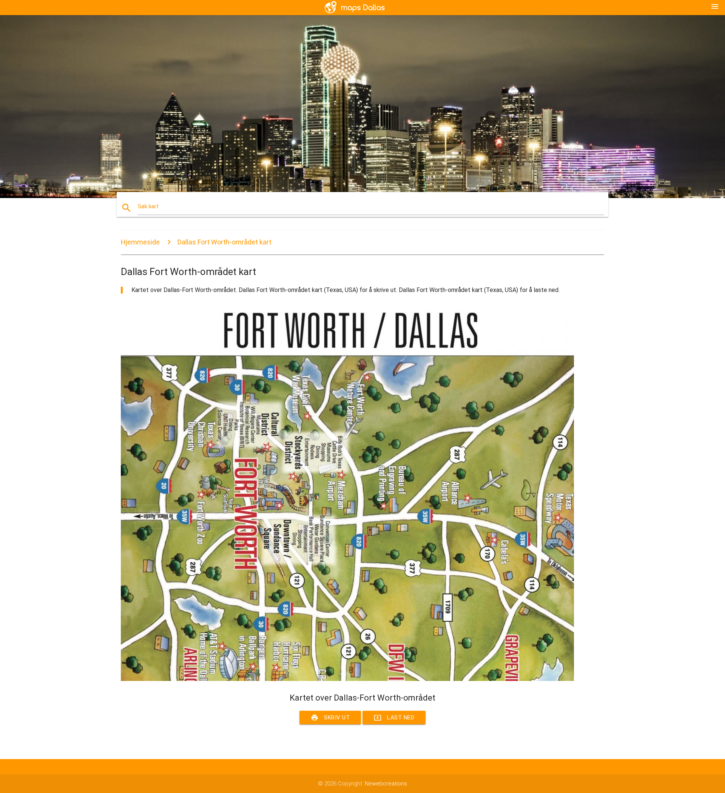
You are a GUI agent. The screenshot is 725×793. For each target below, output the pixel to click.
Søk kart (148, 206)
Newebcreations (386, 783)
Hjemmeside (140, 242)
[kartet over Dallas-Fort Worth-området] (347, 679)
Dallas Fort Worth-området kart (224, 242)
